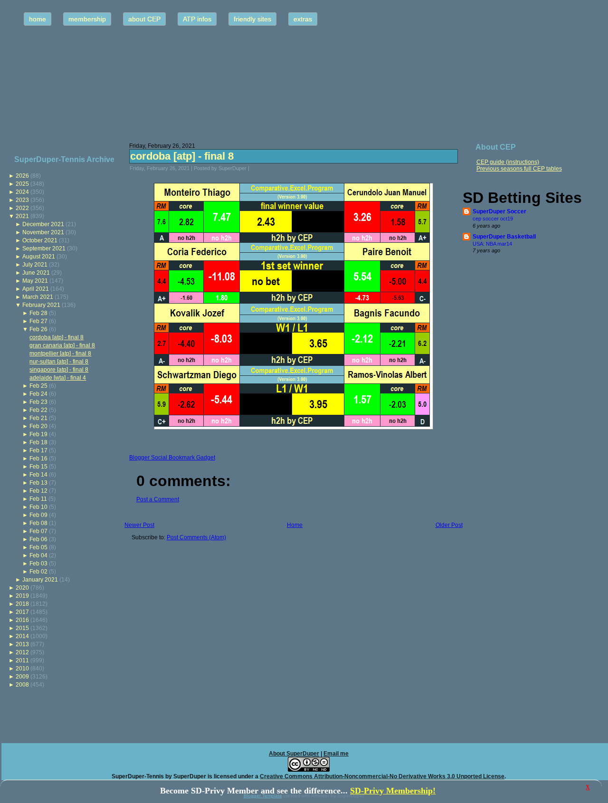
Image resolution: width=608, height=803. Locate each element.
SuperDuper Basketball (504, 236)
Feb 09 (38, 515)
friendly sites (252, 19)
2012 (22, 652)
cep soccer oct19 (493, 218)
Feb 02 (38, 571)
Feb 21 (38, 418)
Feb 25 (38, 385)
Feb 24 (38, 394)
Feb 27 (38, 321)
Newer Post (139, 525)
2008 (22, 684)
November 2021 (43, 232)
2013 (22, 644)
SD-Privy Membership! (393, 790)
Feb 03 (38, 563)
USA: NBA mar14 (492, 244)
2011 (22, 660)
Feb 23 (38, 402)
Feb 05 (38, 547)
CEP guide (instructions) (507, 162)
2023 (22, 200)
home (37, 19)
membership (87, 19)
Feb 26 (38, 329)
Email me (336, 753)
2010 (22, 668)
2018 (22, 604)
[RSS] (11, 772)
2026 (22, 175)
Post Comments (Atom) (196, 537)
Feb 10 (38, 507)
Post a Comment (157, 499)
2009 (22, 676)
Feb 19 (38, 434)
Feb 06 (38, 539)
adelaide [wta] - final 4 (57, 377)
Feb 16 (38, 458)
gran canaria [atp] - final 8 (62, 345)
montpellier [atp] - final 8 (60, 353)
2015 (22, 628)
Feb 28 (38, 313)
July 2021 (35, 264)
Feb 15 (38, 466)
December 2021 (43, 224)
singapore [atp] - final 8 (58, 369)
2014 (22, 636)
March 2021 (37, 297)
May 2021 (35, 280)
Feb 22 (38, 410)
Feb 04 (38, 555)
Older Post (449, 525)
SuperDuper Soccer (499, 211)
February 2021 (41, 305)
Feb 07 (38, 531)
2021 (22, 216)
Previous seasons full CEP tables (519, 168)
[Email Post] (255, 168)
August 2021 (38, 256)
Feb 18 (38, 442)
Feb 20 (38, 426)
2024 (22, 192)
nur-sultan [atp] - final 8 (58, 361)
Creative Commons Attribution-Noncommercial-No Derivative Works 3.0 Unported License (382, 776)
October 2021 (39, 240)
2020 (22, 587)
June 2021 (36, 272)
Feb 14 (38, 474)
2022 (22, 208)
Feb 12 (38, 491)
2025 (22, 184)
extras (303, 19)
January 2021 (40, 579)
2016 (22, 620)
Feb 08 (38, 523)
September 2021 (44, 248)
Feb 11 (38, 499)
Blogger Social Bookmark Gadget (172, 457)
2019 (22, 596)
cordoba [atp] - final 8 (56, 337)
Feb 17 (38, 450)
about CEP (144, 19)
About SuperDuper (294, 753)
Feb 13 (38, 482)
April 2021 (35, 289)
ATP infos (197, 19)
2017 (22, 612)
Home (295, 525)
